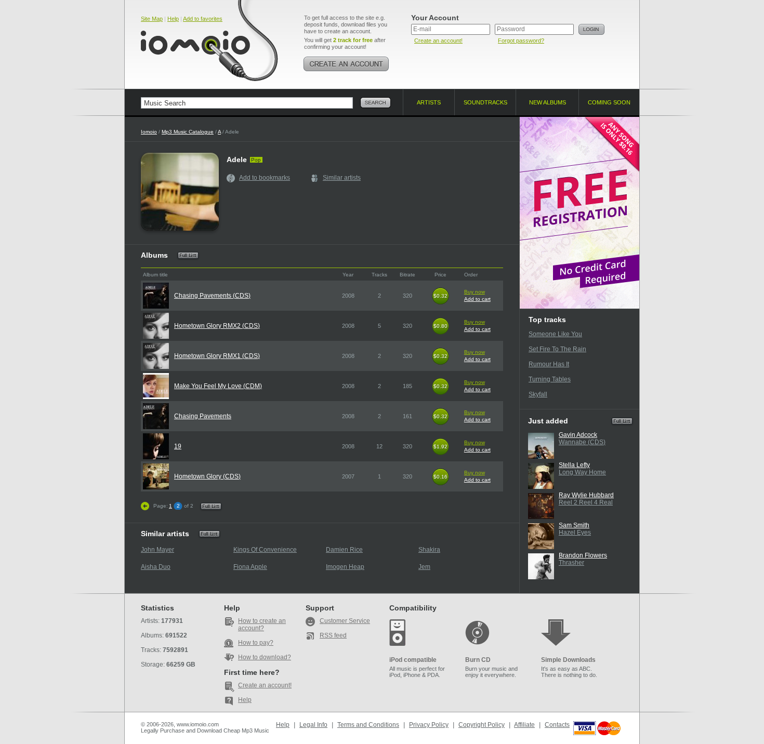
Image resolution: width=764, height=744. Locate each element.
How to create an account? (262, 624)
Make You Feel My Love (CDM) (218, 386)
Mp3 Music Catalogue (188, 132)
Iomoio (149, 132)
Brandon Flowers (583, 555)
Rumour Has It (549, 364)
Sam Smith (574, 525)
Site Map (152, 19)
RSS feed (333, 635)
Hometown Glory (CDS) (207, 476)
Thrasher (571, 562)
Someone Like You (555, 334)
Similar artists (342, 177)
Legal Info (313, 724)
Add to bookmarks (264, 177)
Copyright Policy (481, 724)
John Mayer (157, 549)
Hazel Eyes (575, 532)
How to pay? (255, 642)
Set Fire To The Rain (557, 349)
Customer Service (345, 621)
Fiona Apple (250, 566)
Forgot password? (521, 40)
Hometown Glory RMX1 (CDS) (217, 356)
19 (177, 446)
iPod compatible (413, 659)
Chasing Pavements (202, 416)
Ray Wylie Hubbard (586, 495)
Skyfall (538, 394)
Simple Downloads (568, 659)
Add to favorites (202, 19)
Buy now (474, 292)
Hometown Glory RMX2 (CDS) (217, 325)
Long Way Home (582, 472)
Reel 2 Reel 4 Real (586, 502)
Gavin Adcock (578, 435)
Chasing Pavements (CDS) (212, 295)
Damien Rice (344, 549)
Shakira (429, 549)
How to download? (264, 657)
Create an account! (438, 40)
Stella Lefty (574, 465)
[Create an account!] (346, 64)
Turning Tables (550, 379)
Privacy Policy (429, 724)
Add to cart (477, 299)
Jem (424, 566)
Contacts (557, 724)
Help (173, 19)
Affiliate (524, 724)
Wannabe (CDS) (582, 442)
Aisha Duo (155, 566)
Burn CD (478, 659)
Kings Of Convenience (265, 549)
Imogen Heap (345, 566)
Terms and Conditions (368, 724)
